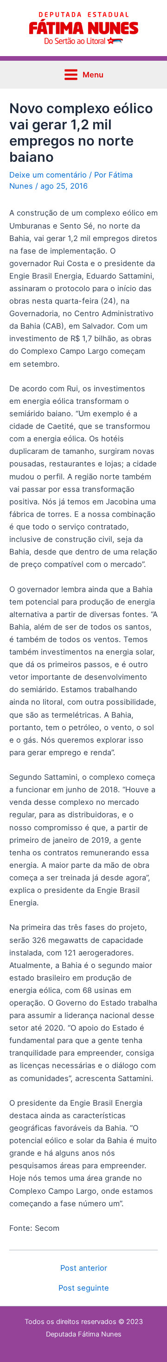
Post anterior (83, 1268)
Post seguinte (83, 1288)
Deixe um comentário (48, 174)
